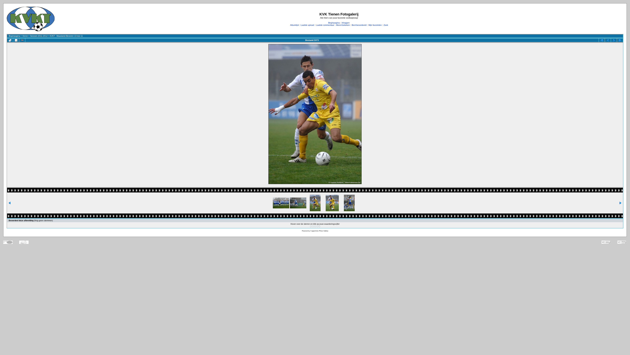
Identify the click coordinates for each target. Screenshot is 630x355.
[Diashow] (22, 40)
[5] (319, 226)
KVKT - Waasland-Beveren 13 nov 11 (66, 36)
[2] (313, 226)
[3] (315, 226)
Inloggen (346, 23)
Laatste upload (307, 25)
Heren (25, 36)
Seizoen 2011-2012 (39, 36)
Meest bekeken (343, 25)
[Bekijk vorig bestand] (608, 40)
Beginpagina (334, 23)
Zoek (386, 25)
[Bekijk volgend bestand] (614, 40)
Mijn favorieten (375, 25)
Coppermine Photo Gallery (319, 231)
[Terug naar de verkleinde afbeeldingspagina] (10, 40)
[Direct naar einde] (620, 40)
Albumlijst (294, 25)
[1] (311, 226)
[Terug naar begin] (602, 40)
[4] (317, 226)
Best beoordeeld (359, 25)
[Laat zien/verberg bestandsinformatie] (16, 40)
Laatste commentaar (325, 25)
